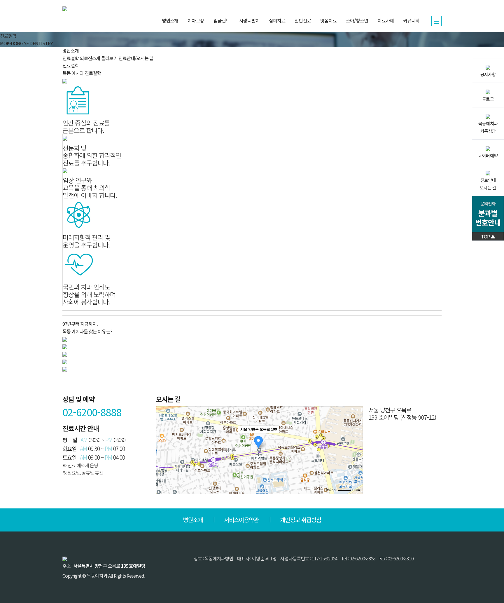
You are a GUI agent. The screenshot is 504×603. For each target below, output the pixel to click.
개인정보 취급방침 (300, 519)
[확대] (355, 439)
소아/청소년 (357, 20)
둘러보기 (109, 58)
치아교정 (196, 20)
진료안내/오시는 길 (135, 58)
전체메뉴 (436, 21)
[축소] (355, 449)
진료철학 (70, 58)
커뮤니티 (411, 20)
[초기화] (355, 460)
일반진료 (303, 20)
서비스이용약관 (241, 519)
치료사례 (385, 20)
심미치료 (277, 20)
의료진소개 (90, 58)
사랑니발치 (249, 20)
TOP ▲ (488, 236)
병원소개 (170, 20)
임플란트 (222, 20)
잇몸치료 (328, 20)
